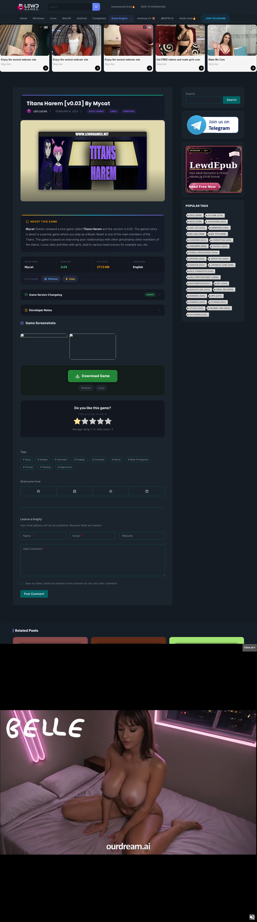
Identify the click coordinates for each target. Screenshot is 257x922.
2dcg (26, 459)
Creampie (98, 459)
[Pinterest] (111, 491)
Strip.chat (6, 64)
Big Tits (218, 234)
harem (116, 459)
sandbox (197, 302)
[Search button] (96, 7)
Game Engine (119, 18)
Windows (38, 18)
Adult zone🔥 (187, 18)
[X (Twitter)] (75, 491)
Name (28, 536)
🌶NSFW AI (167, 18)
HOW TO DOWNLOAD (153, 6)
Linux (53, 18)
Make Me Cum (216, 59)
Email (77, 536)
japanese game (222, 265)
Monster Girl (199, 290)
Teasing (45, 467)
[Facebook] (39, 491)
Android (82, 18)
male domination (201, 271)
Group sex (219, 259)
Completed (99, 18)
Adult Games (96, 111)
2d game (215, 215)
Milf (222, 283)
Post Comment (34, 594)
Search (190, 93)
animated (61, 459)
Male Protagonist (138, 459)
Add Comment (33, 549)
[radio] (77, 422)
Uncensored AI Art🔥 (123, 6)
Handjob (197, 265)
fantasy (220, 246)
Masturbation (199, 283)
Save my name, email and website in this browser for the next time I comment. (71, 583)
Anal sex (197, 228)
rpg (216, 296)
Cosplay (79, 459)
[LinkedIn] (147, 491)
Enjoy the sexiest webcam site (18, 59)
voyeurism (198, 314)
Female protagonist (203, 252)
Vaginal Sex (65, 467)
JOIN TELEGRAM (215, 18)
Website (127, 536)
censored (197, 240)
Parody (28, 467)
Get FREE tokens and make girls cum (178, 59)
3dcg (195, 221)
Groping (197, 259)
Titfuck (196, 308)
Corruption (221, 240)
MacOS (66, 18)
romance (197, 296)
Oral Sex (224, 289)
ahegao (43, 459)
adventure (217, 222)
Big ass (196, 234)
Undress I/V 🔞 (146, 18)
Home (23, 18)
